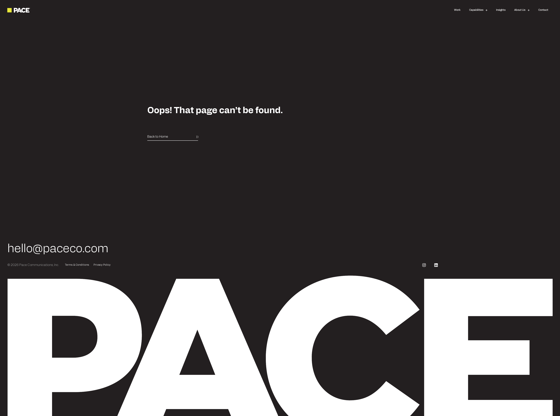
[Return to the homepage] (19, 10)
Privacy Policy (102, 266)
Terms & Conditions (77, 266)
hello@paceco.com (57, 250)
